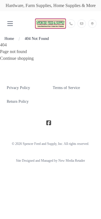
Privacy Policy (18, 88)
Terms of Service (66, 88)
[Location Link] (92, 23)
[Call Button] (71, 23)
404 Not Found (37, 38)
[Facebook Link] (48, 123)
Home (9, 38)
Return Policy (18, 101)
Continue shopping (17, 58)
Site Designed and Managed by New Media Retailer (50, 161)
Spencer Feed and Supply (39, 144)
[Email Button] (81, 23)
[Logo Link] (50, 24)
